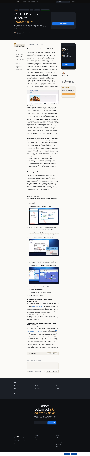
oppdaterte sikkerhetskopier (38, 306)
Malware (28, 1)
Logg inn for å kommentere (52, 371)
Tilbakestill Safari (19, 69)
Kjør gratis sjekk (52, 422)
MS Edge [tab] (38, 192)
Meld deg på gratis (68, 94)
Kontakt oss (58, 446)
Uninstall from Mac (19, 56)
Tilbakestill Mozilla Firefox (19, 64)
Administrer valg (82, 454)
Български (16, 393)
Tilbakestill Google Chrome (19, 67)
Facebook (16, 443)
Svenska (16, 391)
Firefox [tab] (43, 192)
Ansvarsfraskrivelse (59, 442)
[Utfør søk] (56, 1)
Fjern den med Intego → (63, 23)
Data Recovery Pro (53, 317)
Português (37, 388)
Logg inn (73, 1)
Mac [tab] (34, 192)
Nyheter (24, 1)
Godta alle (67, 454)
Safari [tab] (53, 192)
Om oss (57, 437)
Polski (36, 385)
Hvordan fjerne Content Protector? (19, 52)
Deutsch (57, 385)
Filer (37, 1)
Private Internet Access (50, 339)
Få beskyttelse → (68, 64)
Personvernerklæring (59, 440)
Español (57, 388)
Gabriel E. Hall (19, 32)
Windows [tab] (30, 192)
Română (57, 391)
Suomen (37, 391)
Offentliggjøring (58, 444)
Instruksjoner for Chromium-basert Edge (19, 61)
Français (16, 388)
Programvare (33, 1)
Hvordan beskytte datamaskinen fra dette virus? (19, 49)
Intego (28, 84)
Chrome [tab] (48, 192)
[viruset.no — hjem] (18, 1)
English (15, 385)
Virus (36, 437)
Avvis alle (74, 454)
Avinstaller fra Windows (20, 54)
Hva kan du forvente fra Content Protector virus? (19, 46)
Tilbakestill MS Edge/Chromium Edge (20, 59)
